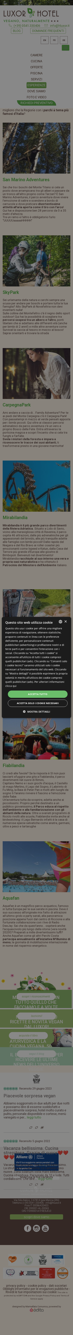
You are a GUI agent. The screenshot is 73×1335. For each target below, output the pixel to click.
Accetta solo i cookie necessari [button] (38, 703)
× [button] (65, 621)
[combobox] (60, 621)
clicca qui (10, 686)
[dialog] (36, 667)
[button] (36, 712)
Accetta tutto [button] (37, 694)
